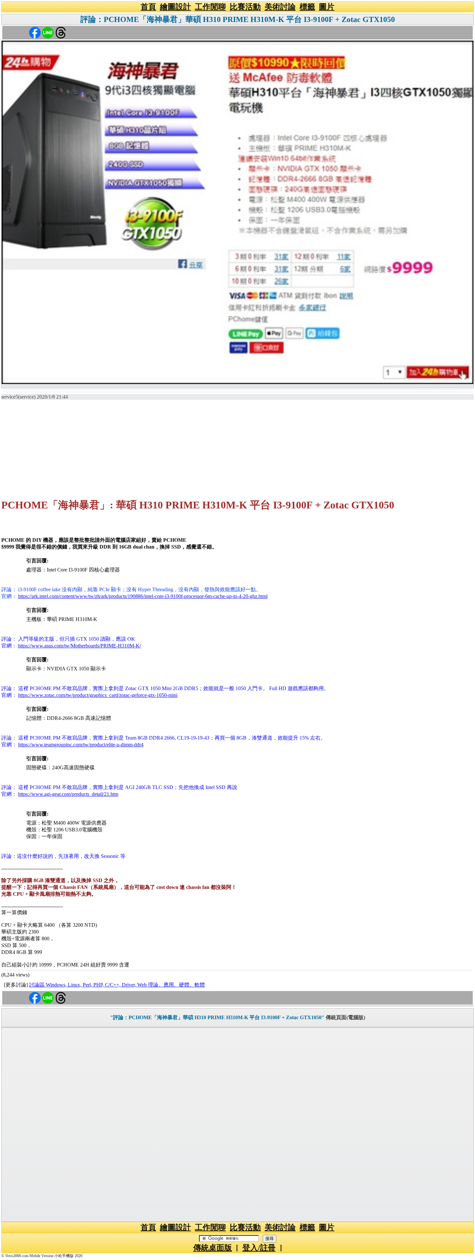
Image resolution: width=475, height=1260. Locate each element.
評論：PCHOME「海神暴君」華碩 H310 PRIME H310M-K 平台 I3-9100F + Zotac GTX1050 (237, 19)
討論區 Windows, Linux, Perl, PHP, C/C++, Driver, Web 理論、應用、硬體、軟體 (117, 985)
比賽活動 (245, 7)
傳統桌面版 (212, 1248)
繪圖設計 (175, 7)
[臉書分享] (35, 32)
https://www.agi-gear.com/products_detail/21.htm (68, 794)
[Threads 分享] (61, 32)
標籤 (307, 7)
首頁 (148, 7)
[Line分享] (48, 32)
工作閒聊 (210, 7)
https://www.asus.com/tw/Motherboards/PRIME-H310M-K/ (79, 645)
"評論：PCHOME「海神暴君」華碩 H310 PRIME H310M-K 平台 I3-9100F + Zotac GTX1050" (217, 1017)
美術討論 (280, 7)
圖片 (326, 7)
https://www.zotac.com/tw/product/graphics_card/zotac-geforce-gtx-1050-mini (97, 695)
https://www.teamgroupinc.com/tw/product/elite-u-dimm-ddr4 (80, 744)
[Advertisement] (237, 446)
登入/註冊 (259, 1248)
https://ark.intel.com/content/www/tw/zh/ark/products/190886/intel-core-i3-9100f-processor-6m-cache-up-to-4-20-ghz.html (143, 596)
